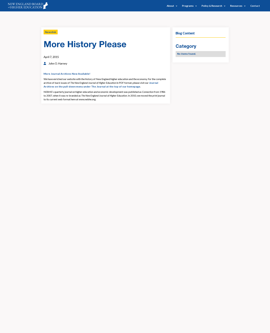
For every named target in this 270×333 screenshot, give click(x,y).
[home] (28, 5)
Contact (255, 5)
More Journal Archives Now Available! (67, 73)
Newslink (50, 31)
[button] (172, 6)
